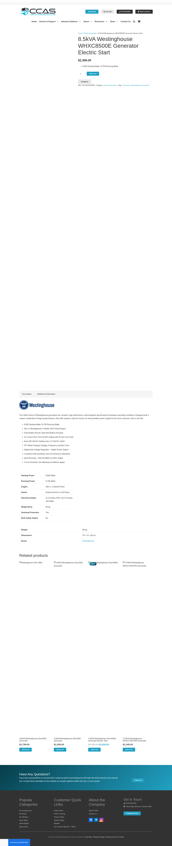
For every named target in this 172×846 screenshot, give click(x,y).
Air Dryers (23, 814)
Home (80, 33)
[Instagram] (101, 820)
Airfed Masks (24, 823)
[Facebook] (91, 820)
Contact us (93, 814)
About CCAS (93, 810)
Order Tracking (59, 814)
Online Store (58, 810)
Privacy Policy (59, 817)
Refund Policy (59, 820)
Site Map (88, 837)
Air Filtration (23, 817)
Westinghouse (88, 541)
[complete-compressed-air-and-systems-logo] (38, 11)
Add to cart (93, 74)
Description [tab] (27, 394)
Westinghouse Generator (140, 85)
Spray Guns (23, 827)
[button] (57, 21)
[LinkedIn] (96, 820)
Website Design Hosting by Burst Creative (108, 837)
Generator (126, 85)
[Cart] (139, 21)
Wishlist (57, 823)
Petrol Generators (90, 33)
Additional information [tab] (46, 394)
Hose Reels (23, 820)
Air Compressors (25, 810)
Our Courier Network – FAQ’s (65, 827)
